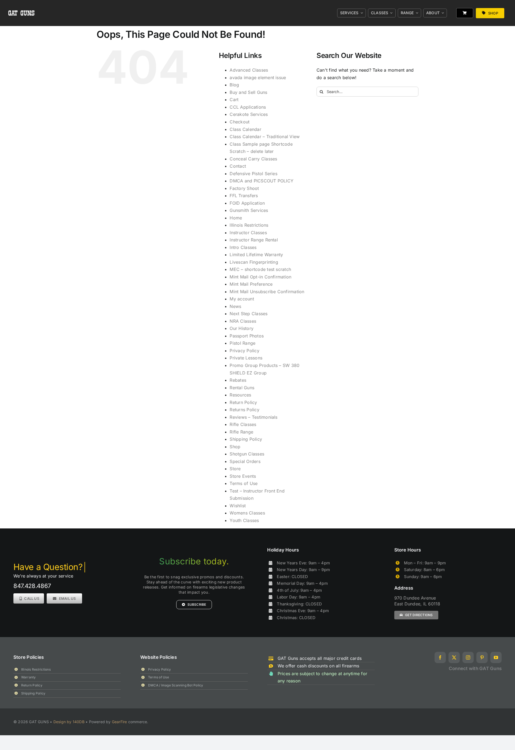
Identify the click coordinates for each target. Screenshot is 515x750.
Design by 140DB (68, 721)
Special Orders (245, 461)
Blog (234, 84)
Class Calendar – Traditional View (265, 136)
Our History (241, 328)
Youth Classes (244, 520)
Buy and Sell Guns (248, 92)
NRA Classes (243, 321)
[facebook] (440, 657)
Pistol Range (242, 343)
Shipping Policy (246, 439)
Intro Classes (243, 247)
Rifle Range (241, 432)
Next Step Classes (248, 313)
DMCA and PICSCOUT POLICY (261, 180)
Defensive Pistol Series (253, 173)
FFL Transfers (244, 195)
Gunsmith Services (249, 210)
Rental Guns (242, 387)
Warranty (28, 677)
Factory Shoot (244, 188)
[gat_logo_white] (21, 5)
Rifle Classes (243, 424)
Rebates (238, 380)
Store (235, 468)
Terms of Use (244, 483)
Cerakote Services (249, 114)
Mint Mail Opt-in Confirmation (260, 277)
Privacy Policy (244, 350)
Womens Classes (247, 513)
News (235, 306)
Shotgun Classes (247, 454)
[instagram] (468, 657)
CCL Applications (248, 107)
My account (242, 299)
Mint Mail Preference (251, 284)
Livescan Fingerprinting (254, 262)
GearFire (119, 721)
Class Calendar (245, 129)
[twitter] (454, 657)
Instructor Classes (248, 232)
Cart (234, 99)
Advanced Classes (249, 70)
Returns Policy (244, 409)
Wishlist (238, 505)
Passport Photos (247, 336)
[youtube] (496, 657)
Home (236, 217)
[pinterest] (482, 657)
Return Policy (243, 402)
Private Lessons (246, 358)
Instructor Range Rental (254, 239)
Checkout (239, 121)
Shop (235, 446)
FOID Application (247, 203)
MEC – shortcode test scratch (260, 269)
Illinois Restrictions (249, 225)
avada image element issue (258, 77)
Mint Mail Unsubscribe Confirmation (267, 291)
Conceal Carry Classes (253, 158)
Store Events (243, 476)
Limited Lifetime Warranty (256, 254)
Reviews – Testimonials (253, 417)
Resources (240, 395)
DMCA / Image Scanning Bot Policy (175, 685)
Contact (238, 166)
